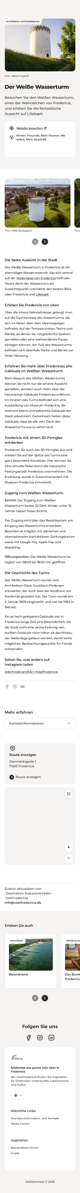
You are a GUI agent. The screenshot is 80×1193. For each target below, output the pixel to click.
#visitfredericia (46, 672)
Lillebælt (42, 294)
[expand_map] (68, 794)
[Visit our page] (28, 1037)
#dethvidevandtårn (20, 672)
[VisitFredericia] (17, 1056)
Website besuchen (29, 128)
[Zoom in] (68, 847)
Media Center (20, 1124)
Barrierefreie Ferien (25, 1147)
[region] (40, 826)
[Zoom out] (68, 858)
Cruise (15, 1153)
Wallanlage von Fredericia (36, 278)
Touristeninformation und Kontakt (35, 1118)
